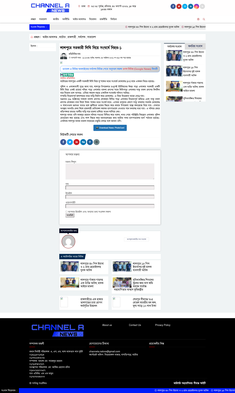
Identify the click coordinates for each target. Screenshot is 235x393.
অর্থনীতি (65, 19)
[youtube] (196, 6)
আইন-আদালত (79, 19)
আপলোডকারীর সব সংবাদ (136, 239)
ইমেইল (69, 193)
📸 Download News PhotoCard (110, 127)
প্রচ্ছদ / (37, 37)
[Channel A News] (50, 7)
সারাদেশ (43, 19)
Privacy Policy (162, 325)
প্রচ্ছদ (33, 19)
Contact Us (135, 325)
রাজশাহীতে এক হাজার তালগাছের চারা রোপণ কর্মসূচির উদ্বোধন (92, 303)
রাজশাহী (72, 37)
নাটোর (62, 37)
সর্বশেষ (81, 37)
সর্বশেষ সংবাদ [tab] (174, 46)
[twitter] (179, 6)
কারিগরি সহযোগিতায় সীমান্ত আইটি (190, 383)
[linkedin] (190, 6)
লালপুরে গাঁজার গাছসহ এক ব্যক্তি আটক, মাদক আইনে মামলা (92, 283)
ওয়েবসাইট (70, 202)
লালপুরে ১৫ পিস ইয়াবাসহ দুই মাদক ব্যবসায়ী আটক (198, 27)
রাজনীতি (103, 19)
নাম (67, 184)
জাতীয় (56, 19)
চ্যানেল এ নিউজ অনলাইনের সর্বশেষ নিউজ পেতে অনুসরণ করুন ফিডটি (110, 69)
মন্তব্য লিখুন (71, 161)
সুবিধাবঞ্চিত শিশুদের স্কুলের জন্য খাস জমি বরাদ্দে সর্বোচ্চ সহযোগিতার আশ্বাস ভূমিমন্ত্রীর (134, 284)
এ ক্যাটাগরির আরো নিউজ (72, 256)
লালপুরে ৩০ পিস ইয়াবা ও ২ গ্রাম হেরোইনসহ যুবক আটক (145, 27)
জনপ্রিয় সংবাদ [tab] (195, 46)
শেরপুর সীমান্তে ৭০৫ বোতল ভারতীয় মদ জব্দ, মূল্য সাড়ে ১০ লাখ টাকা (144, 303)
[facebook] (173, 6)
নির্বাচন (114, 19)
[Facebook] (63, 142)
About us (107, 325)
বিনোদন (92, 19)
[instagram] (184, 6)
